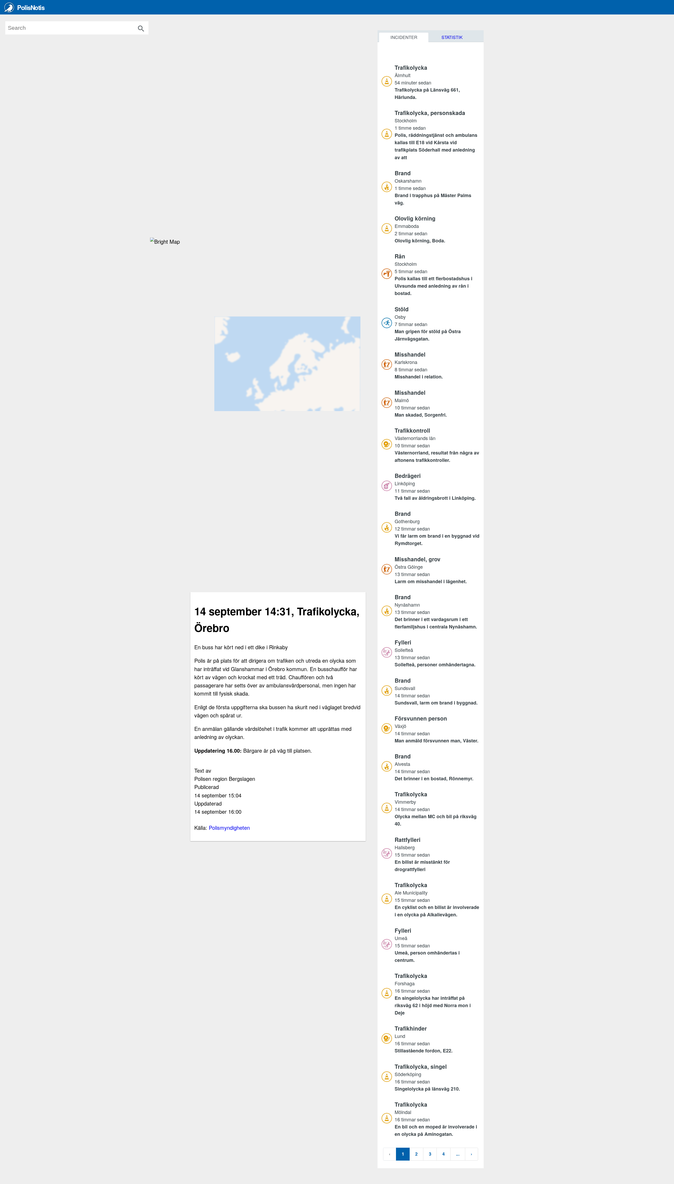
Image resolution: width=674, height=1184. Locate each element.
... (457, 1154)
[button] (437, 82)
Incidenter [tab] (403, 37)
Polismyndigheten (229, 827)
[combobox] (84, 27)
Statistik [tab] (452, 37)
